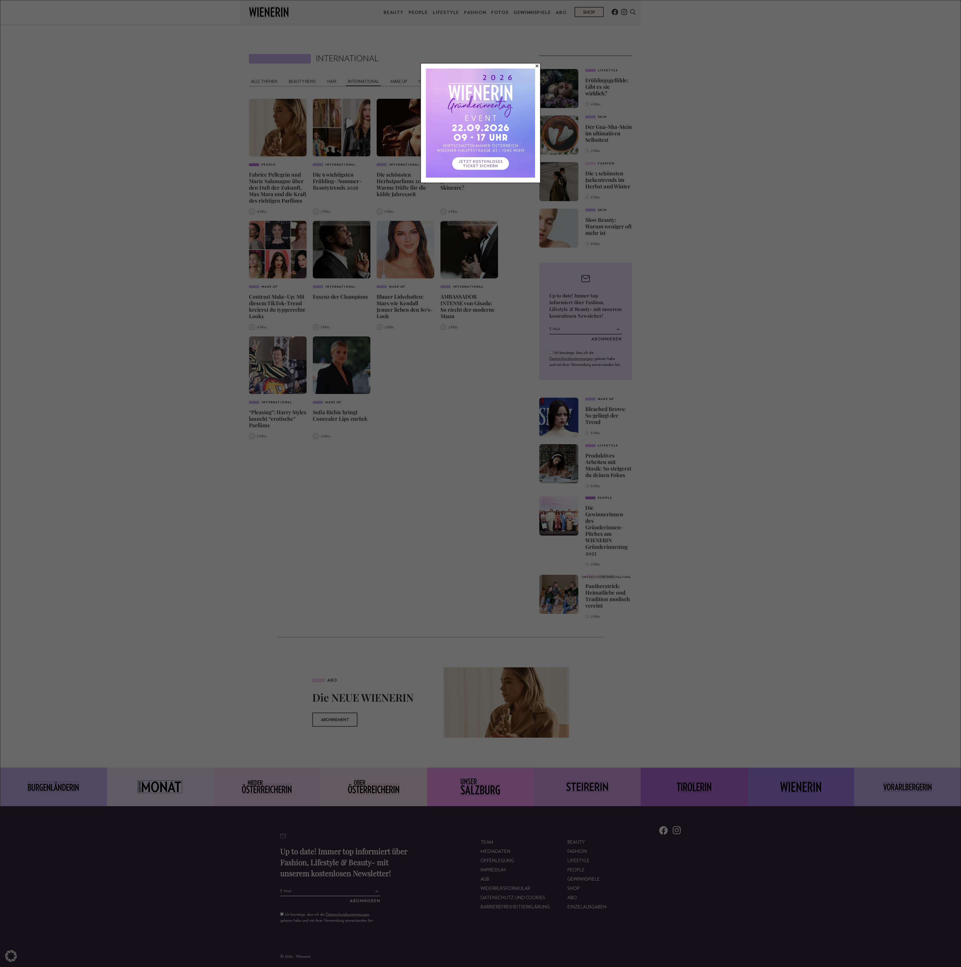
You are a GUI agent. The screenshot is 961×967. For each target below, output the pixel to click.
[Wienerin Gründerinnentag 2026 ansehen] (480, 123)
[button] (11, 956)
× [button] (537, 66)
